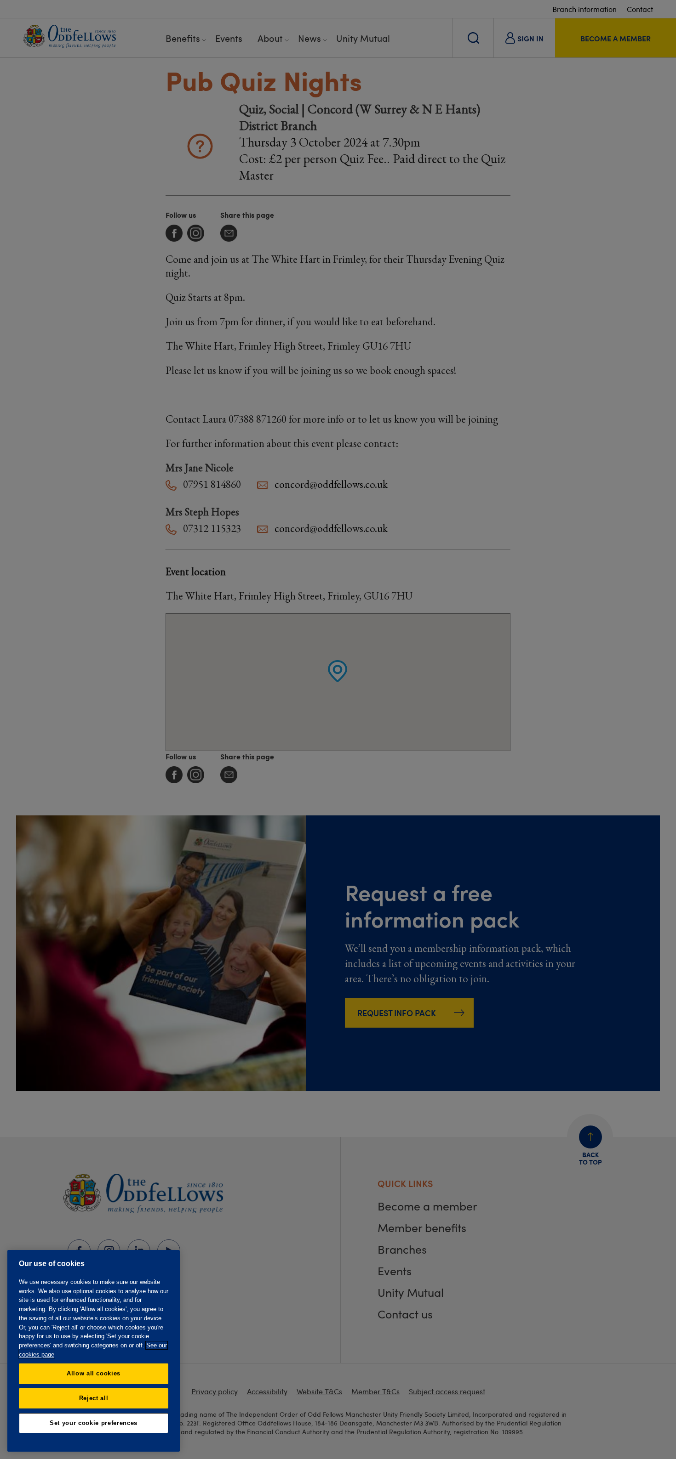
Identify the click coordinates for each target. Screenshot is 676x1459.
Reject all (94, 1398)
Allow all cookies (93, 1373)
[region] (93, 1351)
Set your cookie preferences (93, 1422)
